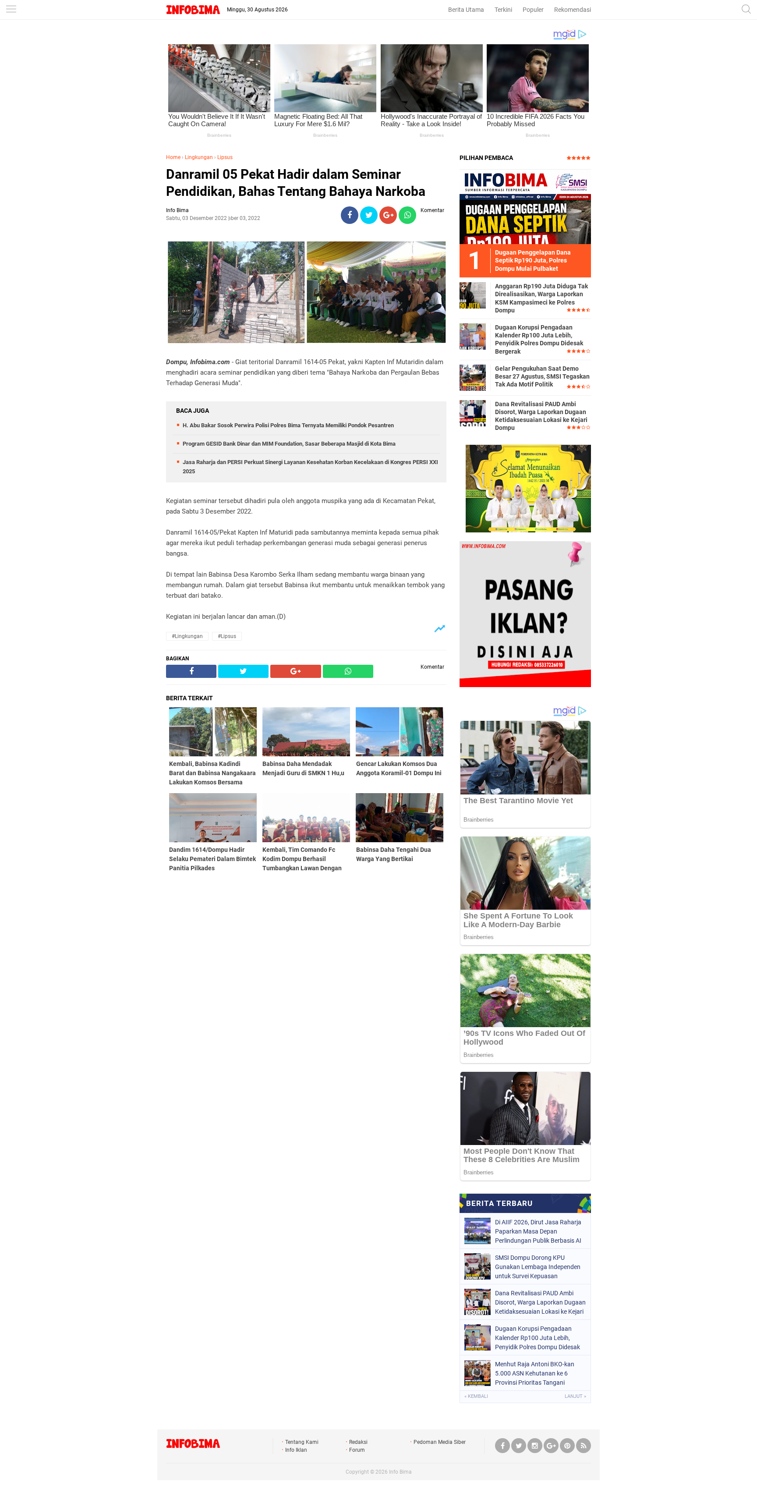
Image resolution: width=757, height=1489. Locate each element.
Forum (357, 1450)
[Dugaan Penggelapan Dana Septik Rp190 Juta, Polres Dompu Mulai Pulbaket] (525, 206)
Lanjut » (575, 1396)
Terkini (503, 9)
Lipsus (225, 157)
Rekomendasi (572, 9)
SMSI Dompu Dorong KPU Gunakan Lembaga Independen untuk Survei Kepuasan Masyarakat (537, 1267)
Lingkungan (199, 157)
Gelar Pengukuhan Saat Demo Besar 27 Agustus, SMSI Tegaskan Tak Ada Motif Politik (542, 376)
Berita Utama (466, 9)
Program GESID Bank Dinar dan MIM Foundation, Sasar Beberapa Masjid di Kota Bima (289, 443)
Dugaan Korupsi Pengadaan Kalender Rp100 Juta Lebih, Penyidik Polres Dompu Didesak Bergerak (539, 339)
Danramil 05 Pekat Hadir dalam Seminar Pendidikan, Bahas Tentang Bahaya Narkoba (295, 183)
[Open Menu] (11, 10)
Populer (533, 9)
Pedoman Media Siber (440, 1442)
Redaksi (358, 1442)
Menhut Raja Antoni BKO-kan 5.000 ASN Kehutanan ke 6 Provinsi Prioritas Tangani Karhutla (534, 1373)
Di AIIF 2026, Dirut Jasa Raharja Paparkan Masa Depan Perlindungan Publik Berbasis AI (538, 1231)
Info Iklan (296, 1450)
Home (173, 157)
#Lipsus (227, 636)
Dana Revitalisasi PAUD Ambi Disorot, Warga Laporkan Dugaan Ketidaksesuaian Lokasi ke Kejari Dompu (541, 416)
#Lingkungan (187, 636)
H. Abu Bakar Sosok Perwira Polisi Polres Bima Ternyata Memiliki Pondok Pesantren (288, 425)
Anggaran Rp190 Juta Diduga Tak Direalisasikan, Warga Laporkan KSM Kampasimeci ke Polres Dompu (541, 298)
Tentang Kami (301, 1442)
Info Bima (400, 1472)
